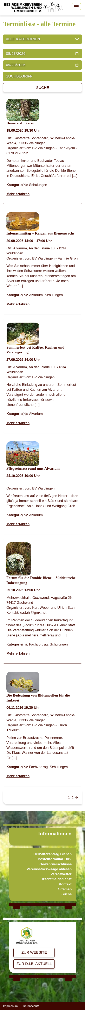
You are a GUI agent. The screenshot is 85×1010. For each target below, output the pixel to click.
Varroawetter (61, 874)
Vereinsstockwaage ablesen (49, 869)
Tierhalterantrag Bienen (52, 854)
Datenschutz (31, 1006)
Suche (42, 88)
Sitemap (65, 889)
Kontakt (65, 884)
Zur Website (34, 952)
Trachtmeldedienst (56, 879)
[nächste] (76, 798)
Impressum (10, 1006)
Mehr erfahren (18, 194)
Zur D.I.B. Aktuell (34, 964)
